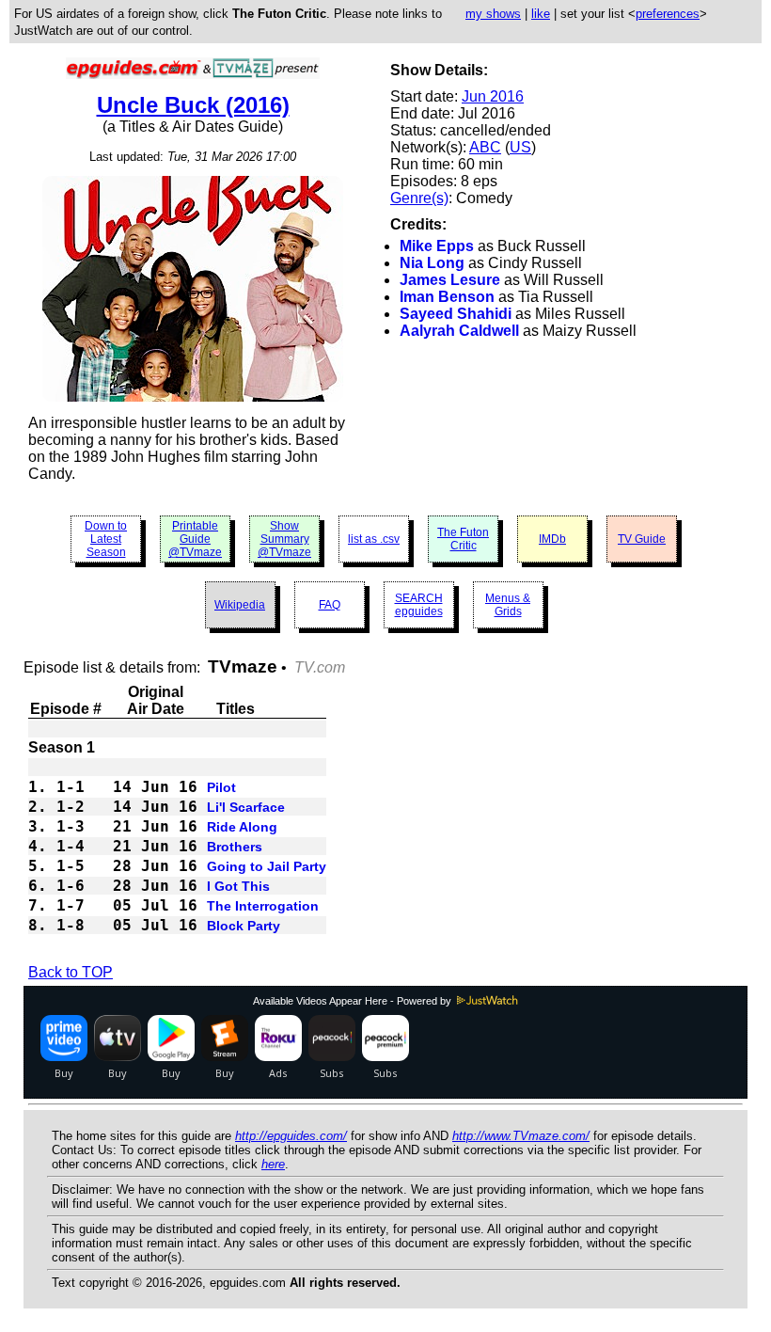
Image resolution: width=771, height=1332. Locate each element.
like (540, 14)
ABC (485, 147)
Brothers (234, 846)
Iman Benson (447, 297)
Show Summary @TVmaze (284, 539)
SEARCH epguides (419, 605)
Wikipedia (239, 604)
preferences (668, 14)
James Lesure (450, 280)
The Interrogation (263, 905)
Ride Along (242, 826)
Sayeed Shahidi (455, 314)
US (520, 147)
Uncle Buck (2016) (193, 105)
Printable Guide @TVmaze (195, 539)
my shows (493, 14)
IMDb (552, 539)
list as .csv (374, 539)
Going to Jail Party (266, 866)
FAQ (329, 604)
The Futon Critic (463, 539)
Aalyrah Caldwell (459, 331)
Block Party (243, 925)
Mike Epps (437, 246)
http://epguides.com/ (291, 1136)
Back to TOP (70, 972)
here (273, 1164)
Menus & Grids (507, 605)
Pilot (221, 787)
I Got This (238, 886)
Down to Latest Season (106, 539)
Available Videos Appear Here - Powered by (353, 1001)
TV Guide (642, 539)
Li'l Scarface (246, 807)
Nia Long (432, 263)
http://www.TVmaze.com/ (521, 1136)
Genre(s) (419, 198)
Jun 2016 (493, 96)
